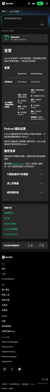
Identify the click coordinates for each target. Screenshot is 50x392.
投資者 (4, 305)
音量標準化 (8, 212)
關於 (4, 269)
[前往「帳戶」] (44, 38)
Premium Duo (7, 346)
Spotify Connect (18, 163)
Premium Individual (10, 342)
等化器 (7, 218)
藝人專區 (5, 289)
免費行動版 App (8, 331)
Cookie (32, 384)
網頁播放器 (6, 326)
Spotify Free (7, 361)
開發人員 (5, 294)
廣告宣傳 (5, 300)
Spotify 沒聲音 (10, 223)
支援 (4, 321)
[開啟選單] (46, 3)
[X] (12, 369)
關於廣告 (4, 389)
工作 (4, 274)
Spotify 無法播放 (11, 229)
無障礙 (11, 389)
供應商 (4, 310)
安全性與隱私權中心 (14, 384)
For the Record (8, 279)
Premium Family (8, 351)
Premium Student (9, 356)
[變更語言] (29, 3)
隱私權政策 (25, 384)
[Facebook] (19, 369)
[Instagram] (4, 369)
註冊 (33, 4)
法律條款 (4, 384)
